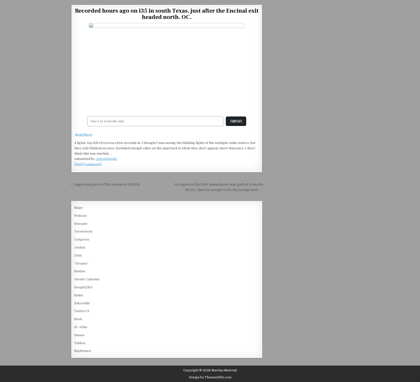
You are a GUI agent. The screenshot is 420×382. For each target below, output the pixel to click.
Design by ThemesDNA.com (210, 377)
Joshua (79, 247)
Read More (83, 134)
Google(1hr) (83, 287)
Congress (81, 239)
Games (79, 335)
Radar (78, 295)
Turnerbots (83, 231)
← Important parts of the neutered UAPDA (105, 184)
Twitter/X (81, 311)
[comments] (92, 164)
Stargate (81, 223)
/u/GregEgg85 (106, 159)
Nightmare (82, 351)
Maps (78, 207)
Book (78, 319)
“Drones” (81, 263)
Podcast (80, 215)
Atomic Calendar (87, 279)
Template (236, 121)
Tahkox (80, 343)
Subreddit (82, 303)
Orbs (78, 255)
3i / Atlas (80, 327)
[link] (78, 164)
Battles (79, 271)
